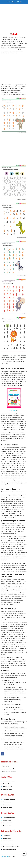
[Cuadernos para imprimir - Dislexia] (14, 398)
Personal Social (7, 789)
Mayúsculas (5, 766)
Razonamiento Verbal (9, 849)
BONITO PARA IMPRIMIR (14, 2)
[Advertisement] (14, 18)
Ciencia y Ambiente (9, 781)
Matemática (7, 784)
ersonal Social (9, 844)
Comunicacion (7, 838)
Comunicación (7, 786)
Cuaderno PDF (14, 410)
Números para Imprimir (9, 772)
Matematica (7, 835)
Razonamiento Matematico (11, 847)
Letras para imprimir (8, 769)
